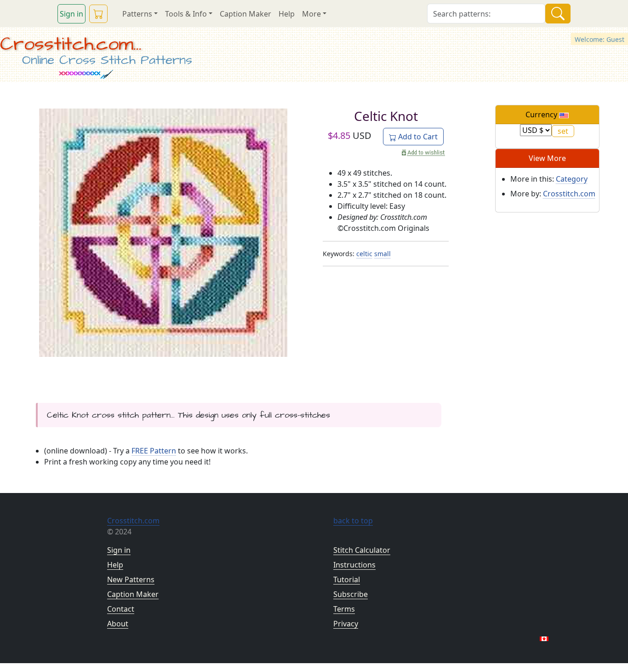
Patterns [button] (137, 14)
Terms (344, 609)
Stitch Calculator (361, 550)
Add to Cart (417, 137)
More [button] (311, 14)
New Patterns (130, 579)
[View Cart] (98, 14)
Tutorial (346, 579)
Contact (120, 609)
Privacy (345, 624)
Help (287, 14)
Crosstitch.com (569, 194)
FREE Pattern (153, 451)
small (382, 253)
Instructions (354, 565)
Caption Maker (245, 14)
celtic (364, 253)
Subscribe (350, 594)
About (117, 624)
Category (572, 179)
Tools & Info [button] (186, 14)
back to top (353, 521)
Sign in (71, 14)
